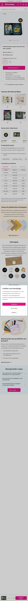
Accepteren (14, 304)
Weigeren (14, 312)
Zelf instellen (14, 308)
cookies (22, 291)
